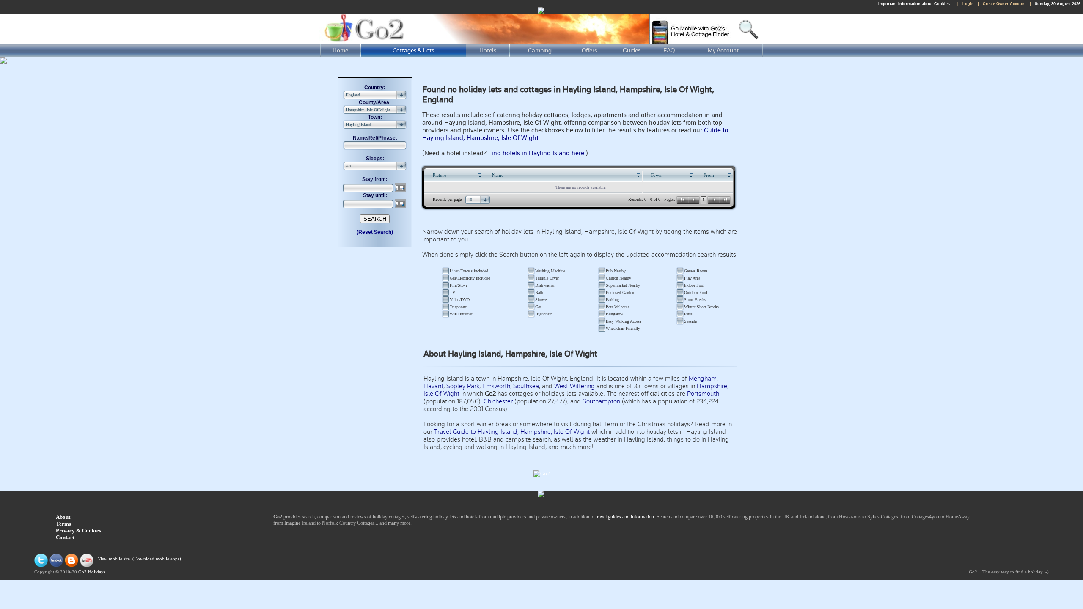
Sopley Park (462, 386)
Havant (433, 386)
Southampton (601, 401)
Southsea (526, 386)
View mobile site (114, 559)
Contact (65, 537)
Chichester (498, 401)
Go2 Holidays (91, 572)
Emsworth (496, 386)
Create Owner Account (1004, 4)
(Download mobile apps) (156, 559)
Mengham (703, 378)
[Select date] (401, 187)
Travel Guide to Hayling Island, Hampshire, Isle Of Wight (512, 432)
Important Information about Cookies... (916, 4)
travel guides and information (625, 517)
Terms (63, 524)
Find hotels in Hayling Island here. (537, 153)
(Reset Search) (375, 232)
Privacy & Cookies (78, 530)
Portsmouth (703, 394)
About (63, 517)
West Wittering (574, 386)
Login (968, 4)
